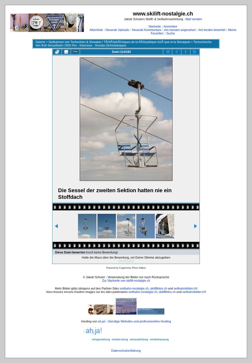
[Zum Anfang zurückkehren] (167, 52)
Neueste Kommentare (146, 30)
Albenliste (96, 30)
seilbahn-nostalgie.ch (134, 288)
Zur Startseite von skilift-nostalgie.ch (126, 280)
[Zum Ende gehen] (194, 52)
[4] (129, 261)
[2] (123, 261)
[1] (119, 261)
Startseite (154, 26)
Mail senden (194, 19)
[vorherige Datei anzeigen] (176, 52)
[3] (126, 261)
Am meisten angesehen (180, 30)
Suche (170, 33)
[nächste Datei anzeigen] (185, 52)
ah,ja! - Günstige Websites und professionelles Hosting (134, 321)
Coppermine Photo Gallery (132, 268)
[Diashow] (75, 52)
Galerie (40, 42)
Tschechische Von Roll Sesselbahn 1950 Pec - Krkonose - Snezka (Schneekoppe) (123, 43)
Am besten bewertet (212, 30)
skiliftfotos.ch (158, 288)
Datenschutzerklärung (126, 350)
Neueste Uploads (117, 30)
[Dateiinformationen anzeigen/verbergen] (66, 52)
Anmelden (170, 26)
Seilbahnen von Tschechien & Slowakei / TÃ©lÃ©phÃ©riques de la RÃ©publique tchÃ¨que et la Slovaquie (119, 42)
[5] (132, 261)
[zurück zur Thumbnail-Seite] (57, 52)
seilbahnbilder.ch (185, 288)
